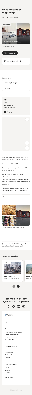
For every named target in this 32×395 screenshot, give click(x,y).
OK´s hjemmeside (10, 174)
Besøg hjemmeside (13, 61)
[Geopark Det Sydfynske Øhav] (9, 315)
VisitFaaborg (9, 350)
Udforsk (7, 370)
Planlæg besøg (9, 377)
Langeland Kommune (11, 337)
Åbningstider (8, 53)
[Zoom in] (27, 143)
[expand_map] (27, 119)
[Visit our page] (13, 306)
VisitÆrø (7, 357)
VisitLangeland (9, 352)
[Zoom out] (27, 148)
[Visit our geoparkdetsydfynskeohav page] (8, 306)
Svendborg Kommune (12, 334)
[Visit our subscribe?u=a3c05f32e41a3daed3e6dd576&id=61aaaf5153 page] (23, 306)
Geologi (7, 372)
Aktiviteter (8, 368)
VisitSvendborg (9, 355)
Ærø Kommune (9, 339)
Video (6, 375)
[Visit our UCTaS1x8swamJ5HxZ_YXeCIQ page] (18, 306)
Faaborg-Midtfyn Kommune (13, 332)
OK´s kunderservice (20, 190)
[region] (16, 134)
